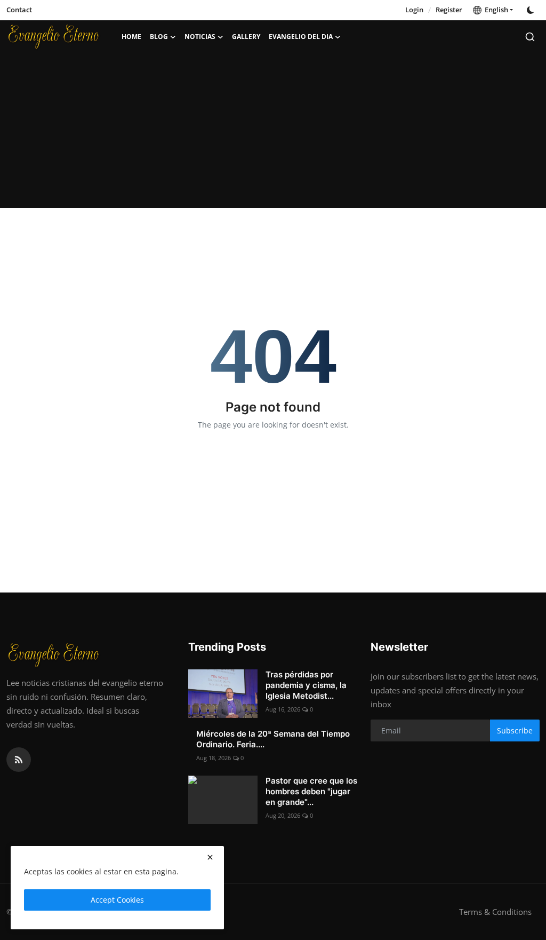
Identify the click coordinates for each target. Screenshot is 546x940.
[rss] (18, 759)
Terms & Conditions (495, 911)
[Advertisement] (273, 133)
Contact (19, 9)
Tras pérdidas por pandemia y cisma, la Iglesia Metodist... (306, 685)
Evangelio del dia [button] (301, 36)
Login (414, 9)
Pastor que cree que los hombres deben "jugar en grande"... (311, 791)
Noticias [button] (199, 36)
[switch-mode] (532, 10)
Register (449, 9)
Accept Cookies (117, 900)
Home (131, 36)
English (494, 9)
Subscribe (515, 730)
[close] (210, 857)
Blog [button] (159, 36)
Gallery (246, 36)
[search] (530, 36)
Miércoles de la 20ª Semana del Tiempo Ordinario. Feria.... (273, 739)
